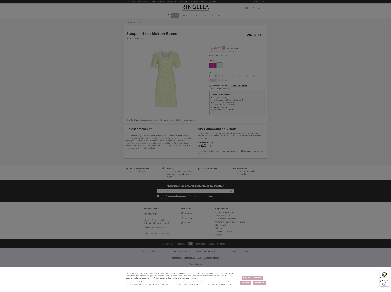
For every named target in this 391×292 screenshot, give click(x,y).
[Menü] (388, 272)
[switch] (384, 284)
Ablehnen (245, 283)
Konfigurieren (259, 283)
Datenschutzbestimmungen (211, 282)
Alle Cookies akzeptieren (252, 277)
